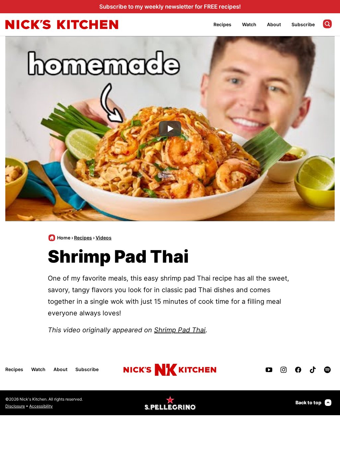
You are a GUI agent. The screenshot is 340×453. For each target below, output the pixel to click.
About (274, 24)
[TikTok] (312, 369)
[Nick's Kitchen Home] (61, 24)
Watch (249, 24)
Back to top (308, 402)
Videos (104, 237)
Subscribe (303, 24)
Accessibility (41, 406)
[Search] (327, 24)
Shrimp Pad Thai (180, 330)
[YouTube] (269, 369)
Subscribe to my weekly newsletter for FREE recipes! (170, 6)
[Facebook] (298, 369)
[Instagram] (283, 369)
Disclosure (15, 406)
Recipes (222, 24)
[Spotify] (327, 369)
